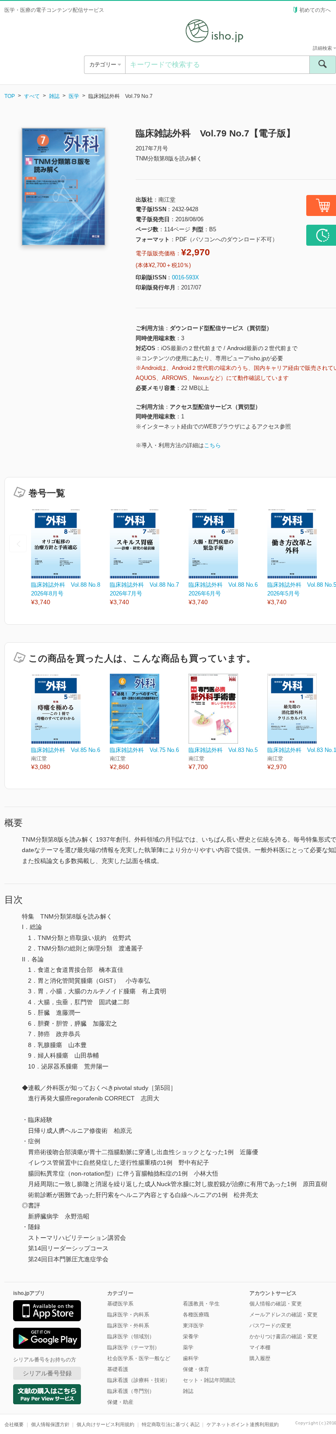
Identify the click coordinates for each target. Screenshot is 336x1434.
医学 (74, 96)
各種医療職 (196, 1315)
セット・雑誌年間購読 (209, 1380)
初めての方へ (315, 10)
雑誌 (54, 96)
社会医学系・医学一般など (138, 1358)
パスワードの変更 (270, 1326)
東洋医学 (193, 1326)
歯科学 (191, 1358)
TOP (9, 96)
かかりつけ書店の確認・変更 (283, 1336)
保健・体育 (196, 1369)
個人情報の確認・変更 (275, 1304)
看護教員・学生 (201, 1304)
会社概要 (14, 1424)
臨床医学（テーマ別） (133, 1347)
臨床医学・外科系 (128, 1326)
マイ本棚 (259, 1347)
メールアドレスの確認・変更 (283, 1315)
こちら (212, 445)
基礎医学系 (120, 1304)
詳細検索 (323, 48)
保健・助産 (120, 1402)
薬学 (188, 1347)
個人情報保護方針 (50, 1424)
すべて (32, 96)
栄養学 (191, 1336)
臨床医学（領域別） (130, 1336)
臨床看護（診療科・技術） (138, 1380)
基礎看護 (117, 1369)
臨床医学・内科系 (128, 1315)
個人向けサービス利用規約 (105, 1424)
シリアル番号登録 (47, 1373)
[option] (70, 557)
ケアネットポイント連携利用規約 (242, 1424)
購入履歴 (259, 1358)
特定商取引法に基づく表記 (171, 1424)
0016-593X (185, 277)
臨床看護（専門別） (130, 1391)
